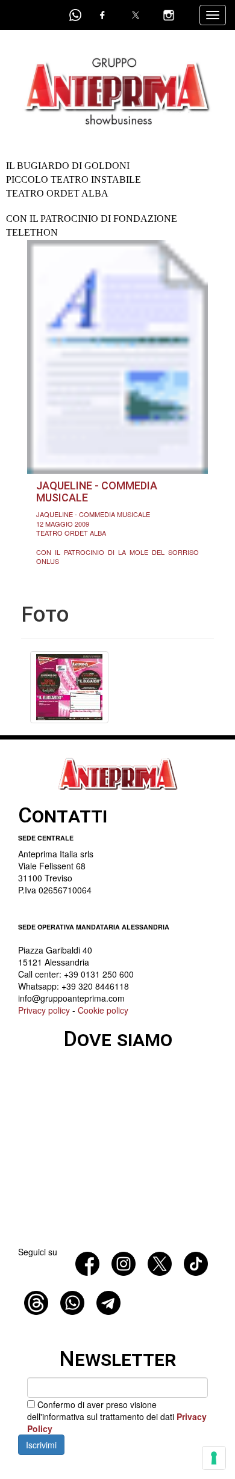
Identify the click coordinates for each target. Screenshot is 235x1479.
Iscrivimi (41, 1445)
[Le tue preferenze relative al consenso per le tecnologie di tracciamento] (213, 1458)
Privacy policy (44, 1010)
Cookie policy (103, 1010)
